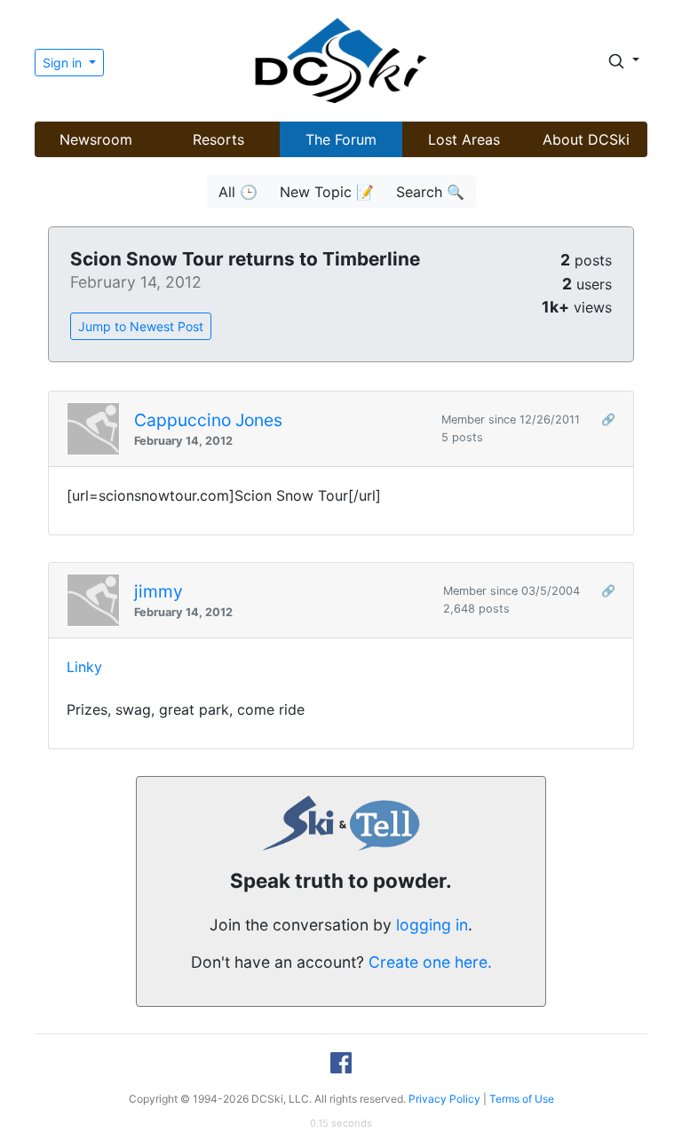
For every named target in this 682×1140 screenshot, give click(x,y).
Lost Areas (464, 139)
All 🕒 (238, 192)
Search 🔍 (430, 192)
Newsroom (95, 139)
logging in (432, 924)
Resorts (218, 139)
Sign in (64, 62)
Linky (84, 667)
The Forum (341, 139)
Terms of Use (521, 1098)
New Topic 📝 (327, 192)
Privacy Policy (444, 1098)
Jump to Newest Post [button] (140, 326)
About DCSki (586, 139)
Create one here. (430, 962)
